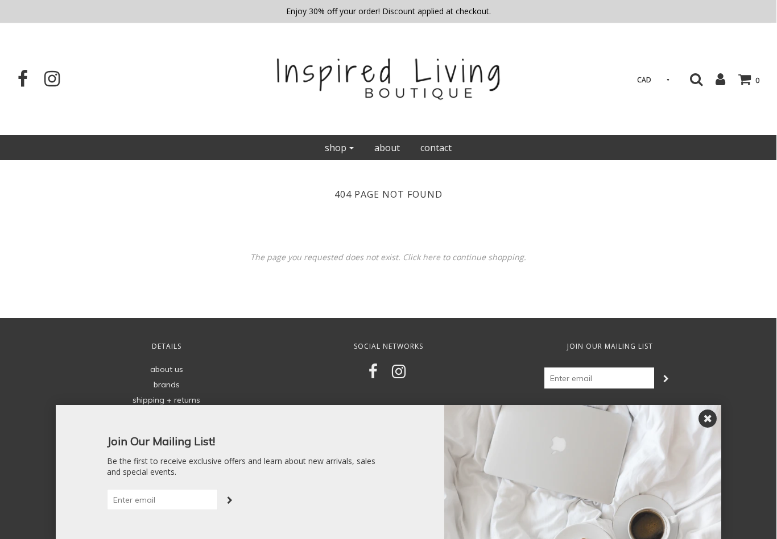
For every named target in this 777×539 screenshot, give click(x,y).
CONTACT (436, 147)
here (431, 257)
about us (166, 369)
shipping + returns (166, 400)
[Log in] (714, 79)
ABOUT (387, 147)
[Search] (696, 79)
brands (167, 384)
